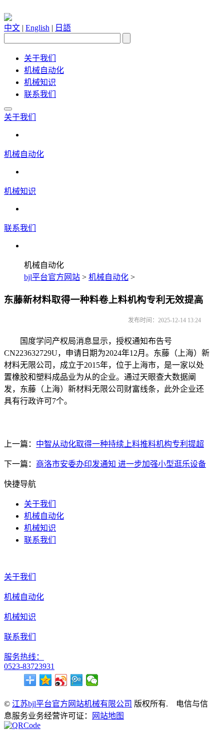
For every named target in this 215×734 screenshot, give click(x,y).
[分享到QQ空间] (46, 680)
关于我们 (40, 58)
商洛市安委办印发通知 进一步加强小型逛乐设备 (121, 464)
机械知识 (40, 82)
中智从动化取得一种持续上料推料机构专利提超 (120, 444)
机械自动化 (44, 70)
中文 (12, 27)
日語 (63, 27)
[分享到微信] (92, 680)
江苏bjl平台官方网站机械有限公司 (72, 704)
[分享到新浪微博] (61, 680)
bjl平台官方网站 (52, 277)
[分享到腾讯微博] (76, 680)
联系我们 (40, 94)
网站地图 (108, 716)
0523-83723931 (29, 666)
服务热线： (24, 657)
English (38, 27)
